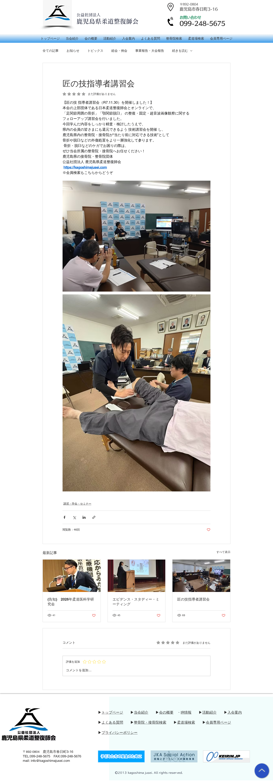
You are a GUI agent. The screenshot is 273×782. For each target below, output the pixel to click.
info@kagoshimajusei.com (50, 761)
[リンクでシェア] (94, 517)
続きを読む (180, 51)
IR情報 (186, 712)
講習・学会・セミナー (77, 503)
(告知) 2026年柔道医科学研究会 (71, 601)
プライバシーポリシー (119, 732)
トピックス (95, 51)
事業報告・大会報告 (149, 51)
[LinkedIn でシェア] (84, 517)
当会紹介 (141, 712)
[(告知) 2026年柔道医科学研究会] (72, 576)
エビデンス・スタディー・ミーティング (136, 601)
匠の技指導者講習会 (193, 599)
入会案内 (234, 712)
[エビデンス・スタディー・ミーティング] (136, 576)
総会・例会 (119, 51)
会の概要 (166, 712)
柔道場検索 (186, 722)
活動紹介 (209, 712)
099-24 (35, 756)
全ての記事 (51, 51)
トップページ (112, 712)
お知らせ (73, 51)
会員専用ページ (218, 722)
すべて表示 (223, 552)
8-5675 (45, 756)
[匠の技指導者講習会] (201, 576)
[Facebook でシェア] (64, 517)
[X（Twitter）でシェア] (74, 517)
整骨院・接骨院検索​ (150, 722)
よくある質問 (112, 722)
